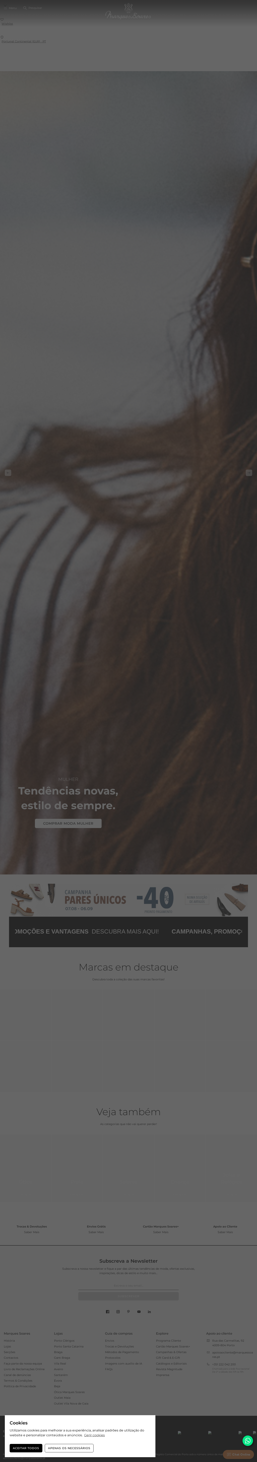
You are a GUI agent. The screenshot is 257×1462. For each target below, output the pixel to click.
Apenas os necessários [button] (69, 1448)
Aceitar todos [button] (26, 1448)
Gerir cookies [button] (94, 1435)
